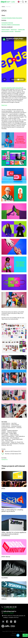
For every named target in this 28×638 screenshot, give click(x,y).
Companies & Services (7, 22)
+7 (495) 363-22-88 (10, 607)
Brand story (14, 29)
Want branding (25, 635)
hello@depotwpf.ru (9, 611)
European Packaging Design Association (11, 18)
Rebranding (18, 31)
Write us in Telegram (8, 613)
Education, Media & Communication (10, 24)
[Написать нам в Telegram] (18, 635)
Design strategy (5, 29)
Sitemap (14, 633)
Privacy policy (14, 635)
